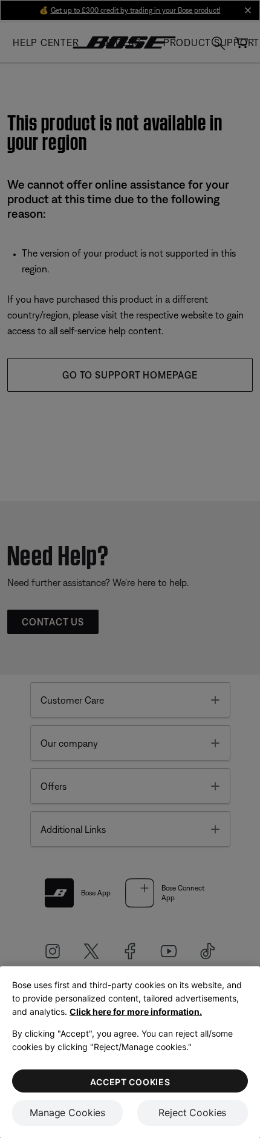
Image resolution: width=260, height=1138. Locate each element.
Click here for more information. (136, 1011)
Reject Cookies (192, 1112)
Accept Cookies (130, 1082)
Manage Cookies (67, 1112)
